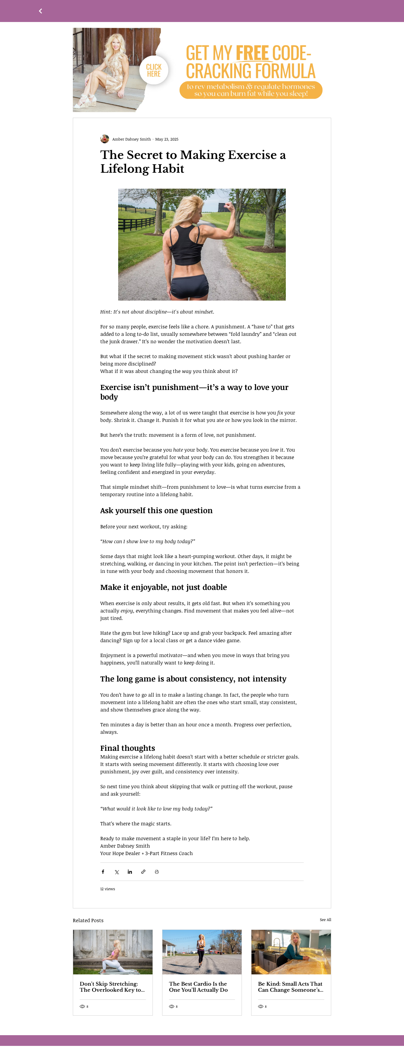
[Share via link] (143, 871)
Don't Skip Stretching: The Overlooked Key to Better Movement (110, 987)
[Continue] (40, 11)
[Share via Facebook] (103, 871)
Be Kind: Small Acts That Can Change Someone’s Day (290, 987)
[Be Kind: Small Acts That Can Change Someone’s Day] (291, 952)
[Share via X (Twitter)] (116, 871)
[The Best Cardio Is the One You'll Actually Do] (202, 952)
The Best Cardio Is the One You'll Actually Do (198, 987)
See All (325, 919)
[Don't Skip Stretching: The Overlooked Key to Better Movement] (113, 952)
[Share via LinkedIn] (129, 871)
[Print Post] (156, 871)
